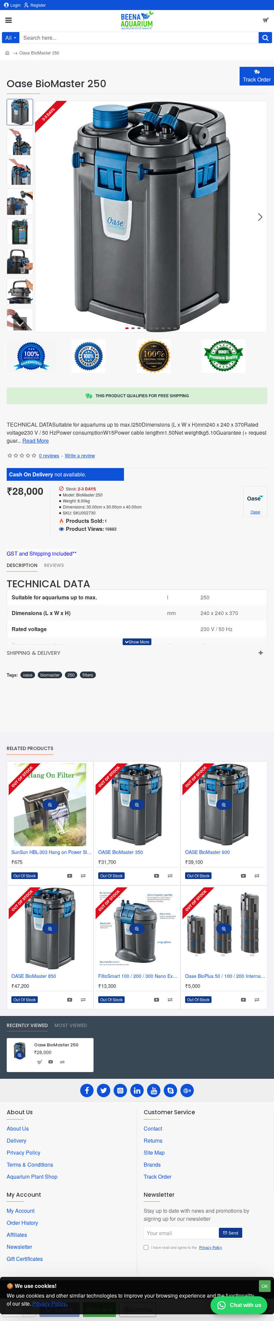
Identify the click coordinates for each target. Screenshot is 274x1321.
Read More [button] (35, 440)
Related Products (30, 749)
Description (22, 566)
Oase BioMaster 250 (56, 1045)
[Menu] (8, 20)
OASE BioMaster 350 (120, 852)
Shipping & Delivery (33, 653)
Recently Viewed (27, 1026)
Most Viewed (70, 1026)
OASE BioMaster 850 (33, 976)
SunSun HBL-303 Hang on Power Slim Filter (51, 852)
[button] (41, 217)
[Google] (187, 1090)
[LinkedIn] (137, 1090)
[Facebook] (87, 1090)
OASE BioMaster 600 (207, 852)
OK (265, 1286)
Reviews (54, 566)
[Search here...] (265, 37)
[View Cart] (265, 20)
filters (88, 675)
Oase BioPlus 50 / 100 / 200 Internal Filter (225, 976)
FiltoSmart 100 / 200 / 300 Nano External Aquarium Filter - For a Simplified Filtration (138, 976)
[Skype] (170, 1090)
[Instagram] (120, 1090)
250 (71, 675)
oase (27, 675)
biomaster (49, 675)
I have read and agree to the (186, 1247)
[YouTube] (153, 1090)
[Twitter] (103, 1090)
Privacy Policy (49, 1303)
